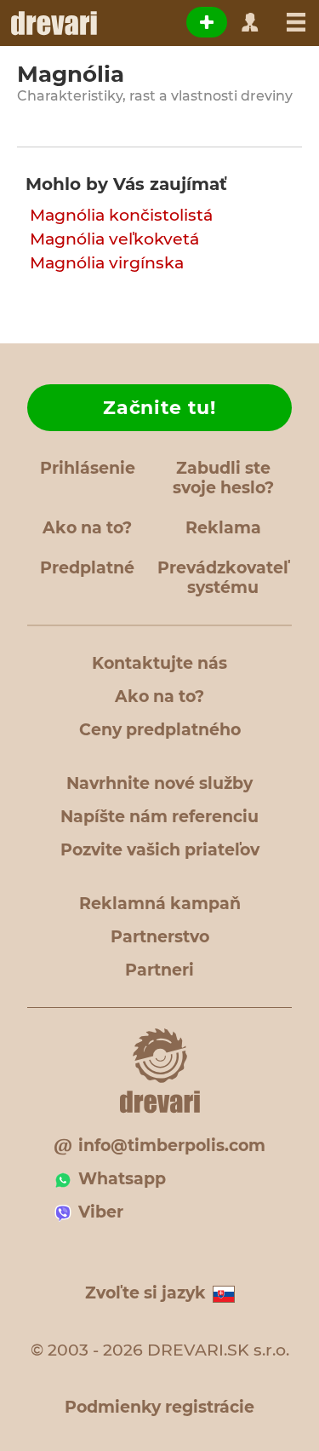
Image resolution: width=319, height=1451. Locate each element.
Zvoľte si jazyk (145, 1293)
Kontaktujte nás (159, 663)
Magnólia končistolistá (121, 215)
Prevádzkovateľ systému (222, 577)
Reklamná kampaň (160, 903)
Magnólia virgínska (107, 263)
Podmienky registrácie (159, 1407)
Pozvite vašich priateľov (159, 850)
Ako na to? (87, 528)
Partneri (159, 970)
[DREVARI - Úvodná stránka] (53, 23)
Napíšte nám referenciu (159, 816)
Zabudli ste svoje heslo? (223, 478)
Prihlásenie (87, 468)
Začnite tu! (159, 407)
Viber (100, 1212)
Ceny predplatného (160, 730)
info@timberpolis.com (171, 1145)
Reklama (223, 528)
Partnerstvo (160, 937)
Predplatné (87, 568)
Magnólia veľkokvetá (114, 239)
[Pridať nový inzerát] (206, 22)
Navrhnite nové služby (159, 783)
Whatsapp (122, 1179)
